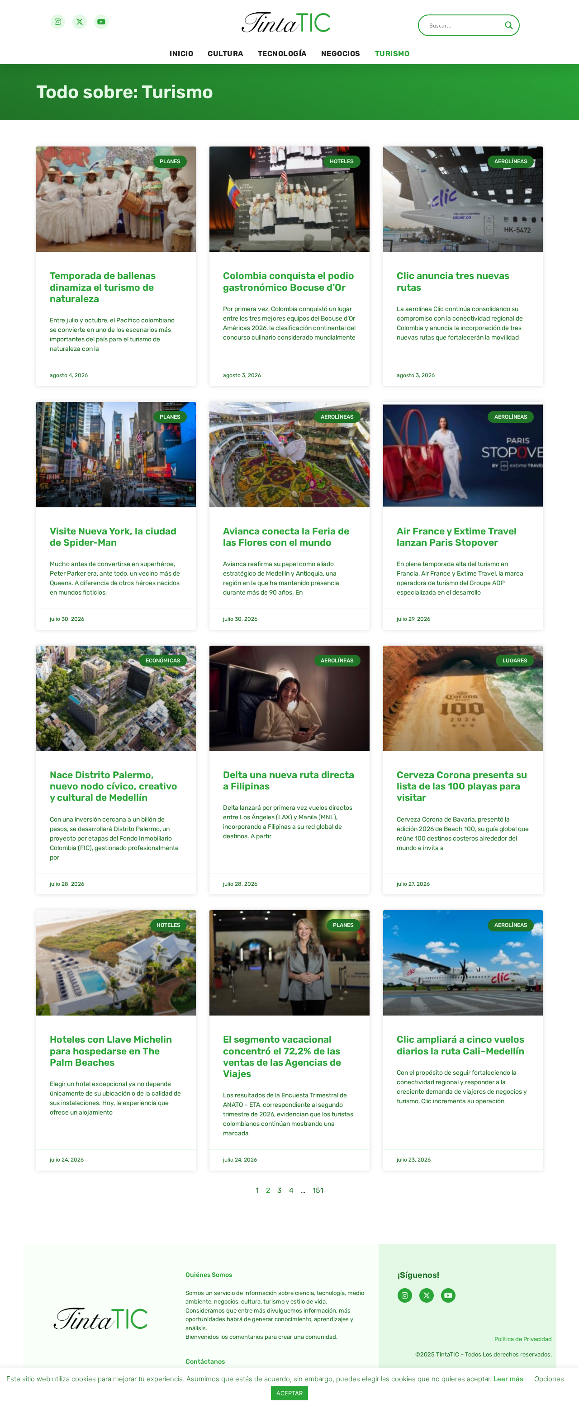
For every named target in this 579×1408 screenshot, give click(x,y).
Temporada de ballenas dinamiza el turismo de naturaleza (103, 287)
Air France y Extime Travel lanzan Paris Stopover (457, 536)
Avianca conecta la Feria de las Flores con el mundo (286, 536)
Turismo (392, 53)
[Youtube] (101, 21)
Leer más (508, 1379)
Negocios (341, 53)
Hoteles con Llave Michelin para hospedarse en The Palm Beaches (111, 1051)
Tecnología (282, 53)
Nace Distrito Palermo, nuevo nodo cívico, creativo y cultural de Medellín (113, 786)
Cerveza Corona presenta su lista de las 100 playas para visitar (462, 786)
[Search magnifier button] (509, 25)
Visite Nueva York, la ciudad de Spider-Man (113, 536)
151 (318, 1190)
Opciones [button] (549, 1379)
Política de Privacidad (523, 1339)
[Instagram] (58, 21)
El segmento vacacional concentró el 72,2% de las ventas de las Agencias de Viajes (282, 1056)
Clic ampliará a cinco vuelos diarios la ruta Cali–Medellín (460, 1045)
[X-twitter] (79, 21)
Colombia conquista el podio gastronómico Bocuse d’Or (288, 281)
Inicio (181, 53)
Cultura (225, 53)
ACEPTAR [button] (289, 1393)
